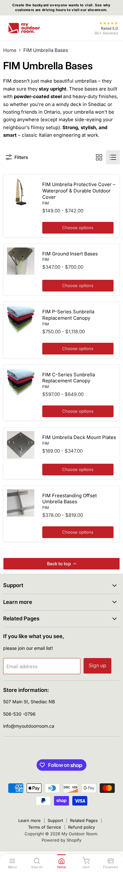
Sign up (97, 665)
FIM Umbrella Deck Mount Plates (79, 437)
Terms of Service (44, 827)
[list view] (113, 157)
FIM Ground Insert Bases (70, 254)
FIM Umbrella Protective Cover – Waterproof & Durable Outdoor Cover (78, 190)
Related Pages (84, 820)
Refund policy (81, 827)
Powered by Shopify (61, 840)
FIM (45, 203)
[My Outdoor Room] (24, 28)
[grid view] (99, 157)
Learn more (29, 820)
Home (9, 50)
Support (55, 820)
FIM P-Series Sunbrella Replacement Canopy (68, 315)
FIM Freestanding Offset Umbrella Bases (69, 498)
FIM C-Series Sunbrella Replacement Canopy (68, 378)
